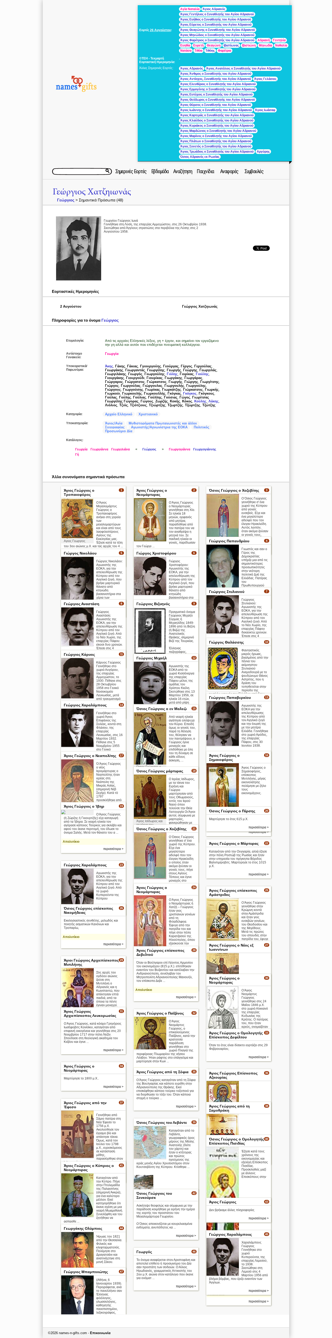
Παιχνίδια (205, 171)
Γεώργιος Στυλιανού (226, 592)
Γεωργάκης (114, 370)
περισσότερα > (113, 849)
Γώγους (147, 401)
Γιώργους (113, 389)
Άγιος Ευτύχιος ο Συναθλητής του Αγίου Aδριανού (216, 94)
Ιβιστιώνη (249, 45)
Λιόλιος (111, 405)
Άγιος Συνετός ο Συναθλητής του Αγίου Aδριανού (215, 146)
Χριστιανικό (148, 414)
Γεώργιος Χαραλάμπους (85, 705)
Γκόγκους (206, 393)
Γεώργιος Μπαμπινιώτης (86, 1272)
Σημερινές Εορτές (131, 171)
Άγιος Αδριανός (214, 9)
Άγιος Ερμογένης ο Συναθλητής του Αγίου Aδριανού (217, 89)
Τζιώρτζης (157, 405)
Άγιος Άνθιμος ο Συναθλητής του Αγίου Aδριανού (215, 74)
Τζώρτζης (192, 405)
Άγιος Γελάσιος (265, 79)
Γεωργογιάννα (179, 449)
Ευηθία (185, 45)
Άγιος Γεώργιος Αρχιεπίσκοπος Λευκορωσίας (90, 1013)
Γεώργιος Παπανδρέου (229, 541)
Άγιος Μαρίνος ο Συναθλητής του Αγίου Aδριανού (216, 136)
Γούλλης (155, 397)
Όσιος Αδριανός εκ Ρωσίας (199, 157)
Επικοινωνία (100, 1333)
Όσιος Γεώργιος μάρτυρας (159, 771)
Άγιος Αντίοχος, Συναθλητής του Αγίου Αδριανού (215, 79)
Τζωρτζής (175, 405)
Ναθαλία (281, 45)
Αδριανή (264, 40)
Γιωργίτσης (209, 382)
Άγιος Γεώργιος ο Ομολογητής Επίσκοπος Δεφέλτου (236, 1035)
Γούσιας (170, 397)
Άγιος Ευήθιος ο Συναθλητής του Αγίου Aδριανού (215, 19)
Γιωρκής (212, 389)
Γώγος (184, 397)
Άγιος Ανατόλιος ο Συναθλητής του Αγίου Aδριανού (243, 68)
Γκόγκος (190, 393)
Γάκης (120, 366)
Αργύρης (263, 151)
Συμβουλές (254, 171)
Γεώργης (190, 370)
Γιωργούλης (196, 386)
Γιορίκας (187, 374)
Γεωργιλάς (208, 370)
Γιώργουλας (152, 386)
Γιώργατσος (135, 382)
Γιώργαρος (114, 382)
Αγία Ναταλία (189, 9)
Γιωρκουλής (132, 393)
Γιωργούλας (131, 386)
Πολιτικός (201, 427)
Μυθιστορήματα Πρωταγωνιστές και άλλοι (163, 423)
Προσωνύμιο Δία (118, 431)
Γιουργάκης (114, 378)
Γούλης (125, 397)
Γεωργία (112, 354)
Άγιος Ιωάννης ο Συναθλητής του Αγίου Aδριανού (216, 110)
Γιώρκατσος (157, 382)
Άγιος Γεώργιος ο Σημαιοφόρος (224, 757)
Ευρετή (198, 45)
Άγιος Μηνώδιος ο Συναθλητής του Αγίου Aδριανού (217, 35)
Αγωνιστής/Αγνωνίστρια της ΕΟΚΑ (159, 427)
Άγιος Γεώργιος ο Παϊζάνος (160, 1013)
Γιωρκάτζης (171, 389)
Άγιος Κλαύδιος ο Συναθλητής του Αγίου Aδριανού (216, 120)
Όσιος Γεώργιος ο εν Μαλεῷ (161, 709)
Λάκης (214, 401)
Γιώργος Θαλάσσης (226, 642)
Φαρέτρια (224, 50)
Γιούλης (202, 374)
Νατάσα (185, 50)
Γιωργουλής (174, 386)
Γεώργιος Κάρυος (79, 654)
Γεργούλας (203, 366)
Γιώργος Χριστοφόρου (156, 553)
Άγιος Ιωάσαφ (265, 110)
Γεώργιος (65, 200)
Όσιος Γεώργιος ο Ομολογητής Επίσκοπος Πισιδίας (236, 1141)
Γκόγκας (174, 393)
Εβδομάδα (160, 171)
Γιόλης (172, 374)
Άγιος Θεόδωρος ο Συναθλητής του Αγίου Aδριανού (217, 100)
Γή (77, 454)
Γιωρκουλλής (154, 393)
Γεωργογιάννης (204, 449)
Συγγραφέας (115, 427)
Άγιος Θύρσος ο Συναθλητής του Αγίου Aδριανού (215, 105)
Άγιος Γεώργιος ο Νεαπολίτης (90, 756)
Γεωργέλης (156, 370)
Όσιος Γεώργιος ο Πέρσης (232, 811)
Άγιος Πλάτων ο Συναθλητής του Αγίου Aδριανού (215, 141)
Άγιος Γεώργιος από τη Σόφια (162, 1072)
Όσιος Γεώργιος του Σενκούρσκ (154, 1195)
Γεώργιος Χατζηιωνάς (92, 192)
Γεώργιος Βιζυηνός (153, 604)
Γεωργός (135, 374)
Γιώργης (191, 382)
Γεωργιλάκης (115, 374)
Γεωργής (174, 370)
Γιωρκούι (112, 393)
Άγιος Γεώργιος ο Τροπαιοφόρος (79, 492)
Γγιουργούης (150, 366)
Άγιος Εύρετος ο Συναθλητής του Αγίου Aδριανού (216, 24)
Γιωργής (175, 382)
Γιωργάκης (173, 378)
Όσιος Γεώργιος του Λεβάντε (161, 1122)
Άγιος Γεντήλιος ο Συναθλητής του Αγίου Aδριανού (217, 14)
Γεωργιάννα (99, 449)
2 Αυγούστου (70, 306)
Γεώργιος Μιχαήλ (151, 658)
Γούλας (111, 397)
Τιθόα (198, 50)
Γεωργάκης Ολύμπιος (83, 1228)
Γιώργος (112, 386)
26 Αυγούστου (160, 30)
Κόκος (187, 401)
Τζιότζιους (138, 405)
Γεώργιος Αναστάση (81, 604)
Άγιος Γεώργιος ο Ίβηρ (84, 806)
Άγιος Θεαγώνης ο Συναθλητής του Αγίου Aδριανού (217, 30)
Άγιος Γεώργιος (222, 1202)
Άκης (109, 366)
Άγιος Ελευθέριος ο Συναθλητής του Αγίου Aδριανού (218, 84)
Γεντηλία (279, 40)
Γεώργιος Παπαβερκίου (230, 697)
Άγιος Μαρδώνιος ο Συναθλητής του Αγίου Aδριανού (218, 131)
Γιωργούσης (133, 389)
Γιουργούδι (135, 378)
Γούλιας (139, 397)
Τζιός (123, 405)
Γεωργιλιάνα (120, 449)
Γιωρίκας (152, 389)
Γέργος (186, 366)
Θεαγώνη (213, 45)
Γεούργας (171, 366)
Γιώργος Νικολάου (80, 553)
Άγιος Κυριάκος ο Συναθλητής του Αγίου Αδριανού (216, 125)
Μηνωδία (265, 45)
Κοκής (175, 401)
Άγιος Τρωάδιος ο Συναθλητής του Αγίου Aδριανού (217, 151)
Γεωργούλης (154, 374)
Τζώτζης (209, 405)
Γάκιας (132, 366)
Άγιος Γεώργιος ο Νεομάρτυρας (151, 492)
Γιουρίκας (155, 378)
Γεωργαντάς (135, 370)
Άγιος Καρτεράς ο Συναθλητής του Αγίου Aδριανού (217, 115)
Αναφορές (229, 171)
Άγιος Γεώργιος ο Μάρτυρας (234, 843)
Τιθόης (210, 50)
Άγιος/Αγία (113, 423)
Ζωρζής (161, 401)
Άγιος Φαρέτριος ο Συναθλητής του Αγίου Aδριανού (217, 40)
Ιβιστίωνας (231, 45)
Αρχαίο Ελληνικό (118, 414)
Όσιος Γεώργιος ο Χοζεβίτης (234, 490)
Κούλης (200, 401)
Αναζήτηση (182, 171)
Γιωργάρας (193, 378)
